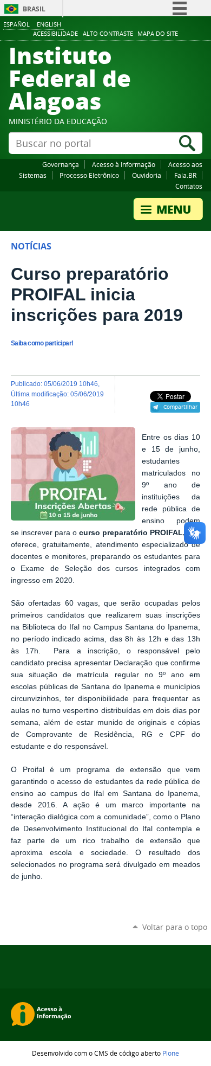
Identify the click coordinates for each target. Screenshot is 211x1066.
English (49, 24)
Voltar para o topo (174, 927)
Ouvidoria (146, 175)
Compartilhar (180, 406)
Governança (60, 164)
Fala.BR (185, 175)
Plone (170, 1053)
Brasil (34, 9)
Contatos (188, 186)
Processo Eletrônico (89, 175)
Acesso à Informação (123, 164)
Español (16, 24)
